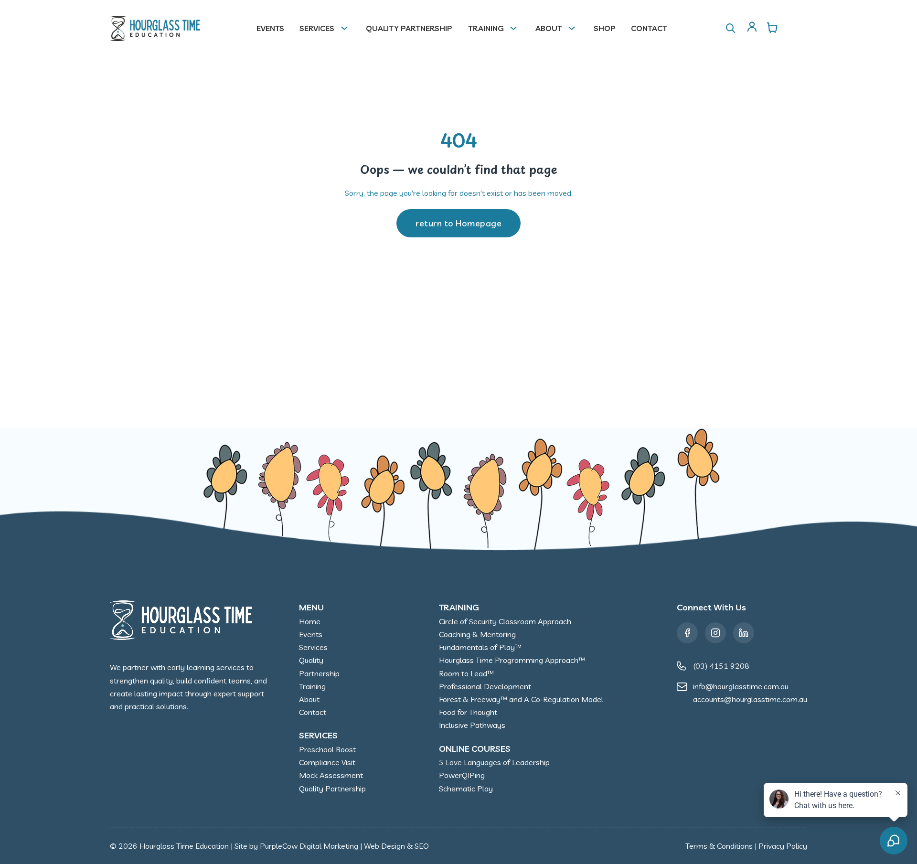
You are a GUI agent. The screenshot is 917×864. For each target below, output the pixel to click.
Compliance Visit (327, 762)
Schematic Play (466, 788)
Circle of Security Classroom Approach (505, 621)
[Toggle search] (731, 28)
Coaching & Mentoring (477, 634)
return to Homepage (458, 223)
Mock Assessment (331, 775)
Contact (649, 28)
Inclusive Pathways (472, 725)
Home (309, 621)
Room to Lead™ (466, 673)
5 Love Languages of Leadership (494, 762)
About (548, 28)
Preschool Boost (327, 749)
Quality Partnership (409, 28)
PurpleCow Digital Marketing (309, 846)
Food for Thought (468, 712)
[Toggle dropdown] (348, 28)
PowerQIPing (462, 775)
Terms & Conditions (719, 846)
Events (270, 28)
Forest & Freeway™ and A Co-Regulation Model (521, 699)
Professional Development (485, 686)
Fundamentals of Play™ (480, 647)
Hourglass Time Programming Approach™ (512, 660)
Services (316, 28)
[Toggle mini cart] (772, 27)
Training (486, 28)
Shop (605, 28)
